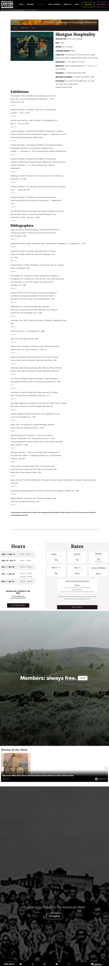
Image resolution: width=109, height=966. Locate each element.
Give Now (88, 4)
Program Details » (77, 589)
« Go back (14, 27)
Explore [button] (30, 4)
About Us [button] (67, 4)
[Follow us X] (69, 964)
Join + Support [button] (54, 4)
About (34, 27)
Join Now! (83, 678)
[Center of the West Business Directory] (96, 964)
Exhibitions (24, 27)
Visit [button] (21, 4)
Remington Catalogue (18, 10)
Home (2, 10)
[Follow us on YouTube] (57, 964)
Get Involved (54, 916)
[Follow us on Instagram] (45, 964)
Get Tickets (101, 4)
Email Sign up (9, 964)
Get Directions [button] (18, 605)
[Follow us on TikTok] (33, 964)
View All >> (14, 105)
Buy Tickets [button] (77, 607)
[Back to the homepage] (7, 4)
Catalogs (8, 10)
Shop (77, 4)
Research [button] (41, 4)
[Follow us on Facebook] (21, 964)
